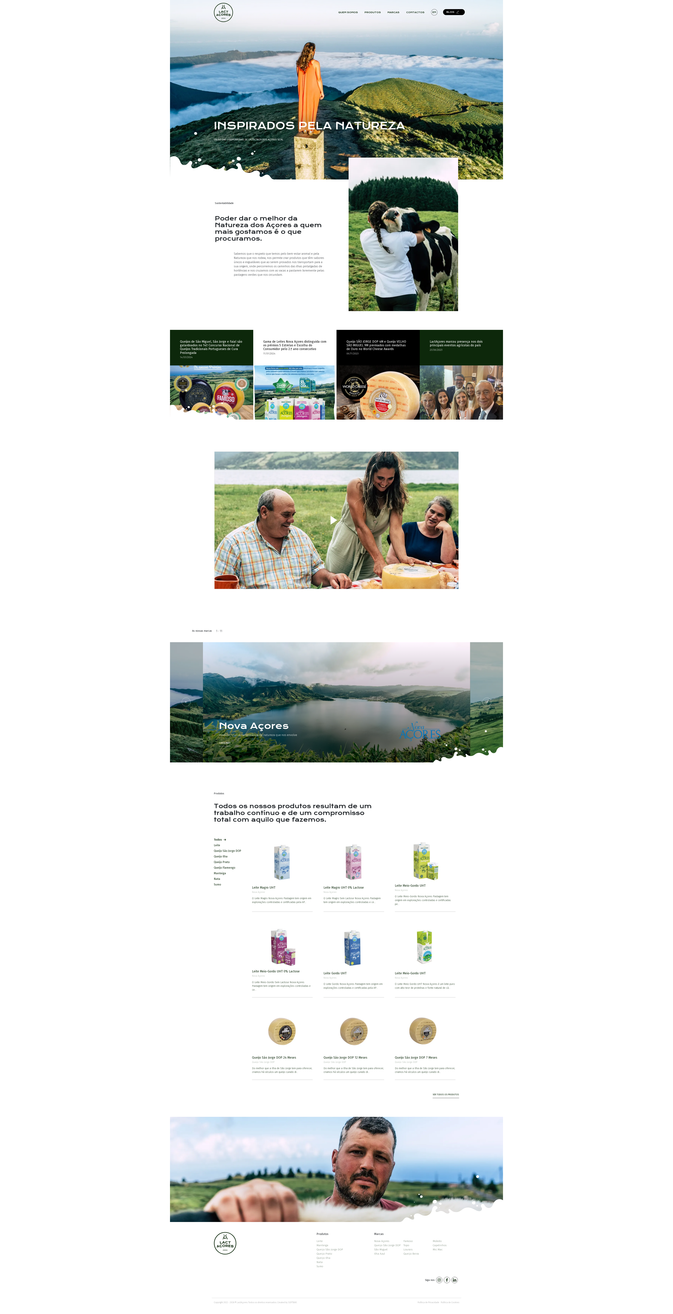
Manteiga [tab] (220, 873)
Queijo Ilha (323, 1257)
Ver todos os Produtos (446, 1094)
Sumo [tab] (217, 884)
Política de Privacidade (428, 1302)
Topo (406, 1245)
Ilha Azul (379, 1253)
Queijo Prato (324, 1253)
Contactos (415, 12)
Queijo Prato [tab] (222, 862)
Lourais (408, 1249)
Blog (450, 12)
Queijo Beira (411, 1253)
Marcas (393, 12)
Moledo (437, 1241)
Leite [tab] (217, 845)
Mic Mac (438, 1249)
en (434, 12)
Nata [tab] (217, 879)
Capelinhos (440, 1245)
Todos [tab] (218, 839)
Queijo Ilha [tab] (220, 856)
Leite (320, 1241)
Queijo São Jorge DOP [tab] (227, 851)
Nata (320, 1262)
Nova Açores (381, 1241)
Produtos (373, 12)
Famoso (408, 1241)
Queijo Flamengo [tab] (224, 867)
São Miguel (381, 1249)
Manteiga (322, 1245)
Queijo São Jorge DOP (330, 1249)
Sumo (320, 1266)
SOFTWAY (292, 1302)
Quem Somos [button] (348, 12)
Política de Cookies (450, 1302)
